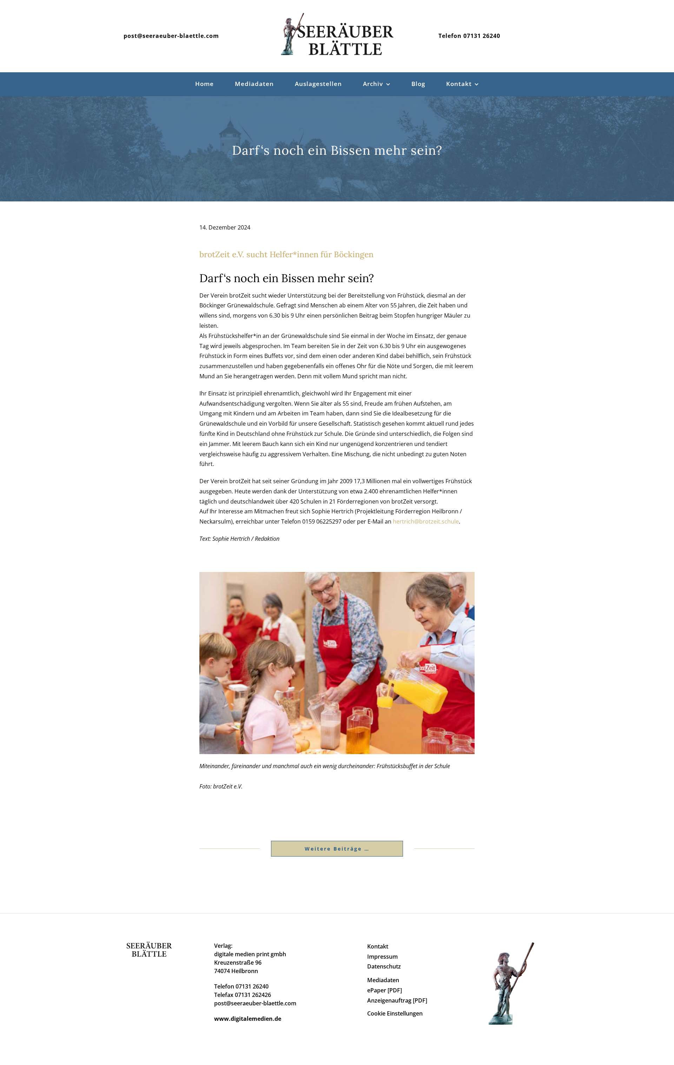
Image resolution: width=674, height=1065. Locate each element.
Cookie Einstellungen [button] (395, 1013)
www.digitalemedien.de (247, 1019)
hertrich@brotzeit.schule (426, 521)
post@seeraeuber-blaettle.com (171, 36)
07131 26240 (481, 36)
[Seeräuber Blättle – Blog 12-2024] (337, 575)
